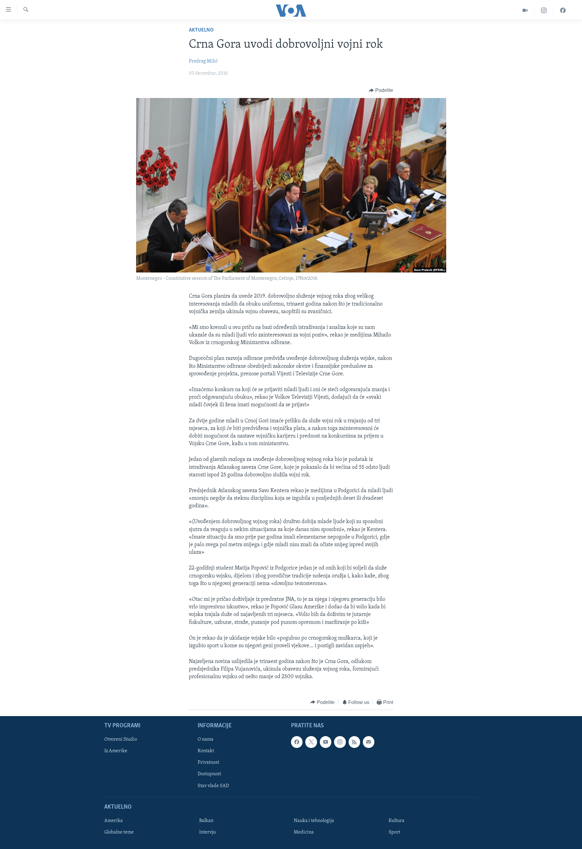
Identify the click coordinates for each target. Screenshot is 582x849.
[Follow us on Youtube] (325, 742)
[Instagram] (544, 10)
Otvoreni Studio (120, 739)
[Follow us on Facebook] (297, 742)
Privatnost (208, 762)
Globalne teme (119, 832)
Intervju (207, 832)
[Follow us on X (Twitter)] (311, 742)
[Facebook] (563, 10)
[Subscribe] (368, 742)
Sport (394, 832)
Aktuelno (201, 30)
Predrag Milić (203, 61)
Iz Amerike (115, 751)
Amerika (113, 820)
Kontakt (206, 751)
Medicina (304, 832)
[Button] (381, 90)
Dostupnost (209, 774)
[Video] (525, 10)
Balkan (206, 820)
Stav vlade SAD (213, 785)
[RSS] (354, 742)
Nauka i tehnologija (314, 820)
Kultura (396, 820)
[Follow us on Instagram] (340, 742)
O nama (205, 739)
